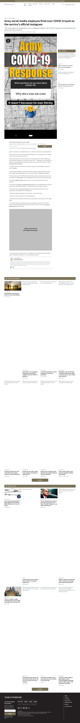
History (40, 4)
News (25, 4)
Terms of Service (25, 148)
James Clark (61, 378)
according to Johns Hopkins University (25, 184)
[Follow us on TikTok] (72, 4)
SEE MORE (40, 480)
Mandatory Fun (7, 499)
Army (59, 82)
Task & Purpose (44, 376)
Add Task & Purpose (30, 31)
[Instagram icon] (24, 708)
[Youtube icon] (29, 708)
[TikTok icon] (26, 708)
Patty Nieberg (61, 69)
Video (30, 701)
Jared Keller (25, 378)
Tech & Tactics (47, 4)
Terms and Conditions (26, 704)
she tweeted (20, 177)
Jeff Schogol (7, 296)
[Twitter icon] (21, 708)
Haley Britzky (17, 258)
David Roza (61, 476)
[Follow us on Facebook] (65, 4)
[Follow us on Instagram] (70, 4)
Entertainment (12, 18)
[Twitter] (13, 267)
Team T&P (42, 682)
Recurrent (21, 714)
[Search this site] (62, 4)
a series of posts (24, 189)
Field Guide (35, 4)
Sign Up (45, 146)
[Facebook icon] (18, 708)
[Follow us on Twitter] (68, 4)
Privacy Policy (26, 1)
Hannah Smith (25, 584)
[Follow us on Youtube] (74, 4)
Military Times (19, 180)
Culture (29, 4)
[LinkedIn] (10, 267)
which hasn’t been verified (15, 163)
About (26, 701)
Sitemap (19, 704)
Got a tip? (30, 5)
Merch (25, 5)
